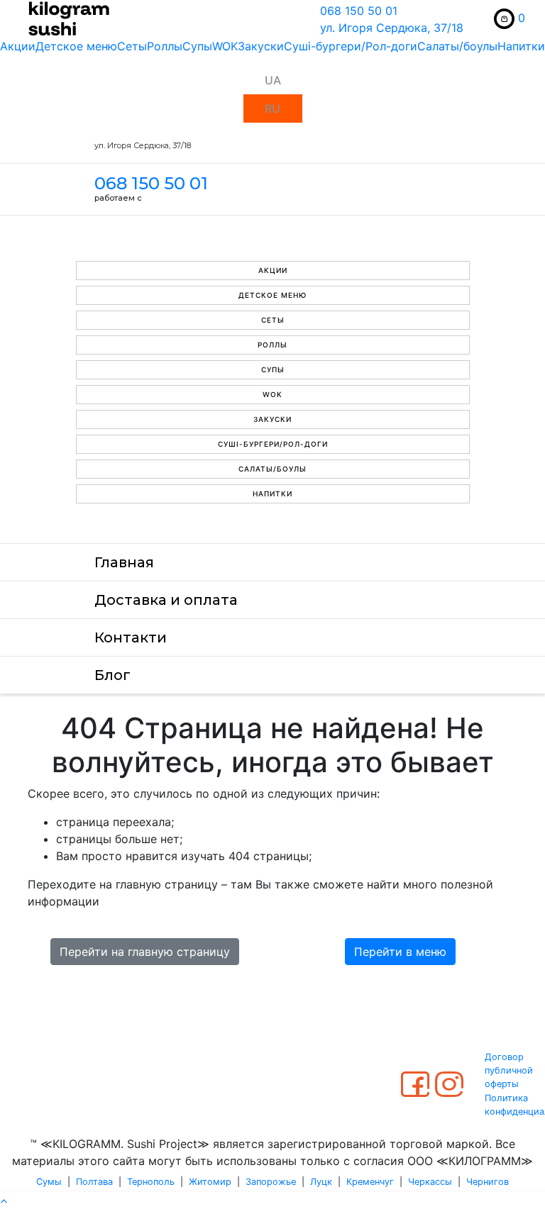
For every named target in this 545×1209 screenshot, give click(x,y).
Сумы (49, 1181)
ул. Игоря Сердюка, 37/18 (391, 28)
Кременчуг (370, 1181)
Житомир (210, 1181)
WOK (225, 46)
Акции (17, 46)
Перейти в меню (400, 952)
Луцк (321, 1181)
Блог (112, 675)
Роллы (164, 46)
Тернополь (151, 1181)
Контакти (130, 637)
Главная (124, 562)
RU (272, 108)
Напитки (521, 46)
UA (273, 80)
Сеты (132, 46)
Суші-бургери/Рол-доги (350, 46)
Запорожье (271, 1181)
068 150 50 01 (358, 11)
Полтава (94, 1181)
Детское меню (76, 46)
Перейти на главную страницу (145, 952)
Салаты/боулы (457, 46)
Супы (197, 46)
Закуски (261, 46)
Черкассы (430, 1181)
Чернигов (487, 1181)
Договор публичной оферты (509, 1070)
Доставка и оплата (166, 600)
